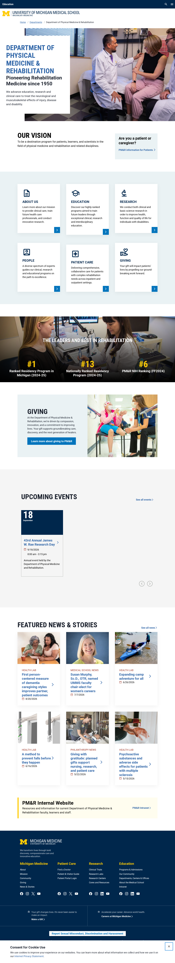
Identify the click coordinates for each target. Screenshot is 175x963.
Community (25, 878)
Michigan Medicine (34, 864)
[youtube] (38, 894)
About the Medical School (131, 882)
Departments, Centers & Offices (134, 878)
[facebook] (21, 894)
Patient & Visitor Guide (68, 874)
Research (96, 864)
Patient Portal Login (67, 878)
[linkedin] (102, 894)
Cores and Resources (99, 882)
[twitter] (33, 894)
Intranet (123, 886)
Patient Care (67, 864)
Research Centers (97, 878)
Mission (24, 874)
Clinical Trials (95, 869)
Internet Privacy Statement (29, 956)
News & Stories (27, 886)
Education (126, 864)
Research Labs (96, 874)
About (23, 869)
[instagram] (27, 894)
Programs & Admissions (130, 869)
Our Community (126, 874)
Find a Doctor (64, 869)
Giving (23, 882)
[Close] (169, 946)
